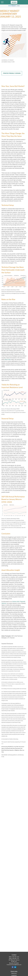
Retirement (14, 973)
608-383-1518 (15, 957)
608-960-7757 (15, 958)
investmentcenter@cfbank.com (14, 964)
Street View (7, 359)
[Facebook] (13, 967)
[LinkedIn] (15, 967)
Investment (14, 975)
